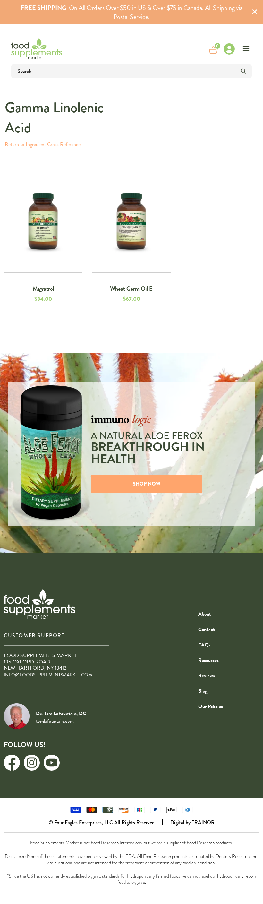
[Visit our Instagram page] (32, 763)
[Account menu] (229, 49)
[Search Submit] (243, 71)
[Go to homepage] (36, 48)
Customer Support (34, 635)
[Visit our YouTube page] (52, 763)
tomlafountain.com (55, 721)
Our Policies (210, 706)
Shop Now (146, 483)
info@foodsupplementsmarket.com (48, 675)
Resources (208, 660)
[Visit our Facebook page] (12, 763)
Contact (206, 629)
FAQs (204, 645)
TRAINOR (203, 822)
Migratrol (43, 288)
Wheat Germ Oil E (131, 288)
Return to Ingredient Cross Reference (43, 144)
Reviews (206, 676)
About (204, 614)
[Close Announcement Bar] (255, 12)
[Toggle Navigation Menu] (246, 49)
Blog (202, 691)
